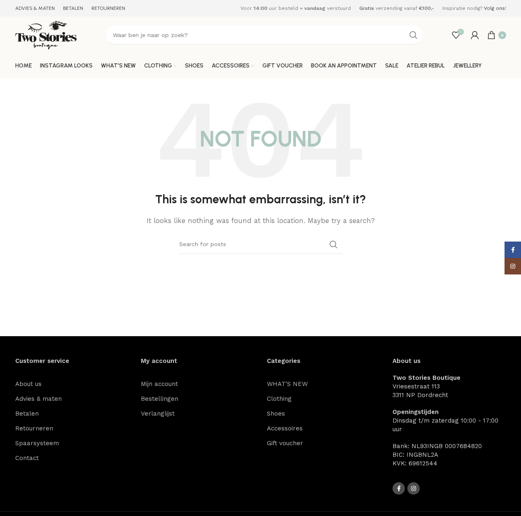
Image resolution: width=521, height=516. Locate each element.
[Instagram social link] (413, 488)
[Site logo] (46, 34)
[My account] (475, 35)
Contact (27, 458)
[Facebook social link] (399, 488)
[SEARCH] (413, 35)
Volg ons (494, 8)
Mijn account (159, 384)
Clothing (279, 398)
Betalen (27, 413)
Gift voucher (285, 443)
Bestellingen (159, 398)
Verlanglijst (158, 413)
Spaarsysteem (37, 443)
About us (28, 384)
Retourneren (34, 428)
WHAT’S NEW (287, 384)
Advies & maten (38, 398)
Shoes (276, 413)
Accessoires (285, 428)
